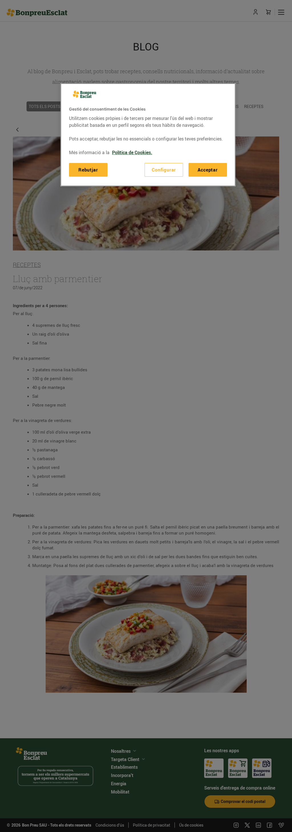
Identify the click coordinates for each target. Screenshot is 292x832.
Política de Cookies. (132, 152)
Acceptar (208, 170)
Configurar (164, 170)
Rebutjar (88, 170)
